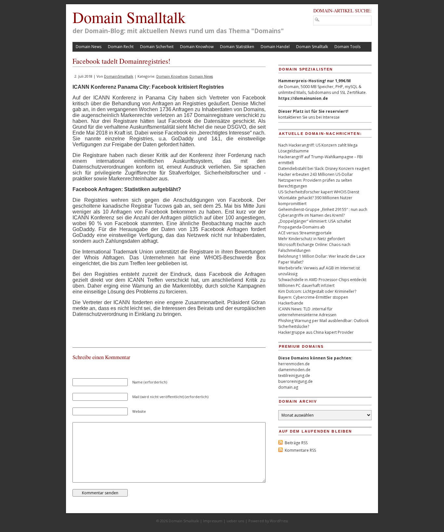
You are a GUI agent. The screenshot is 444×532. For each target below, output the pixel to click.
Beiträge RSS (296, 443)
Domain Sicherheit (157, 46)
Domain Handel (275, 46)
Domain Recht (121, 46)
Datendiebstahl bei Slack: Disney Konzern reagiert (324, 168)
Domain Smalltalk (129, 16)
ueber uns (235, 520)
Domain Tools (347, 46)
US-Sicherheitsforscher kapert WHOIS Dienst (318, 192)
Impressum (212, 520)
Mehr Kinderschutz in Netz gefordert (311, 238)
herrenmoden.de (294, 364)
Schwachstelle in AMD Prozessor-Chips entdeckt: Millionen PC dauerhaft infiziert (322, 282)
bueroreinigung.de (295, 381)
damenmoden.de (294, 369)
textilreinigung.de (294, 375)
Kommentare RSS (300, 450)
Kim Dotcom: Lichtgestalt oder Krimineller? (317, 291)
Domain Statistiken (237, 46)
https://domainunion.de (303, 98)
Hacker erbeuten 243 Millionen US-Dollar (315, 174)
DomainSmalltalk (118, 76)
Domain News (88, 46)
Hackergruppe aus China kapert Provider (316, 332)
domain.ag (288, 387)
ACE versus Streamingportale (305, 233)
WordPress (279, 520)
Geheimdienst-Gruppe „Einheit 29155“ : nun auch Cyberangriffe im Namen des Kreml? (322, 212)
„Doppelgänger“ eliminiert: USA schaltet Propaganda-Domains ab (314, 224)
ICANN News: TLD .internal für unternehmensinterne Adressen (307, 312)
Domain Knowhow (197, 46)
